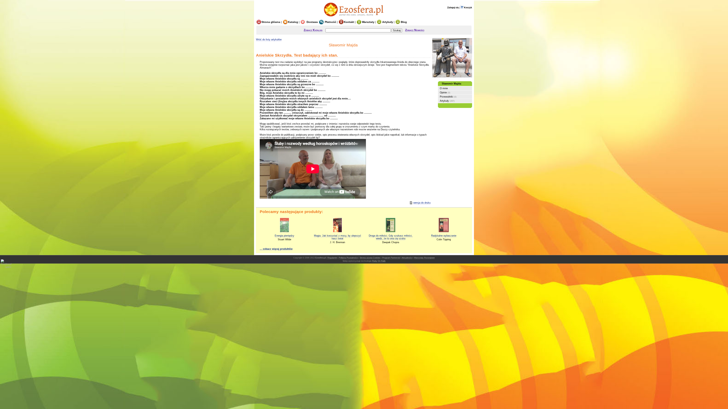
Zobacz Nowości (414, 30)
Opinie (443, 92)
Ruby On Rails (379, 261)
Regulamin (332, 258)
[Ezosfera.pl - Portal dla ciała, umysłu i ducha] (355, 17)
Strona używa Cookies (370, 258)
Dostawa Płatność (321, 21)
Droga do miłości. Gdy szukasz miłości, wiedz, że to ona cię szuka (391, 237)
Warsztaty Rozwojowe (424, 258)
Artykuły (387, 21)
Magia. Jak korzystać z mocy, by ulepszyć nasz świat (337, 237)
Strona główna (270, 21)
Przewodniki (446, 96)
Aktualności (407, 258)
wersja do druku (422, 202)
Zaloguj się (453, 7)
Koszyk (467, 7)
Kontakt (349, 21)
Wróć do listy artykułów (269, 39)
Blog (404, 21)
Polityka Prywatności (348, 258)
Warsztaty (368, 21)
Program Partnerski (391, 258)
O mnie (444, 88)
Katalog (293, 21)
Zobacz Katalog (313, 30)
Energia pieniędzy (284, 235)
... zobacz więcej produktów (276, 248)
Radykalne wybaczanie (443, 235)
